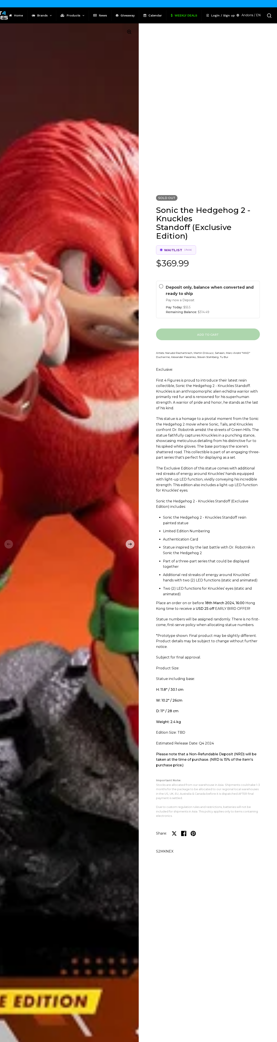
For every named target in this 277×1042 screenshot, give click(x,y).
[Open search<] (269, 15)
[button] (8, 544)
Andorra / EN (251, 15)
